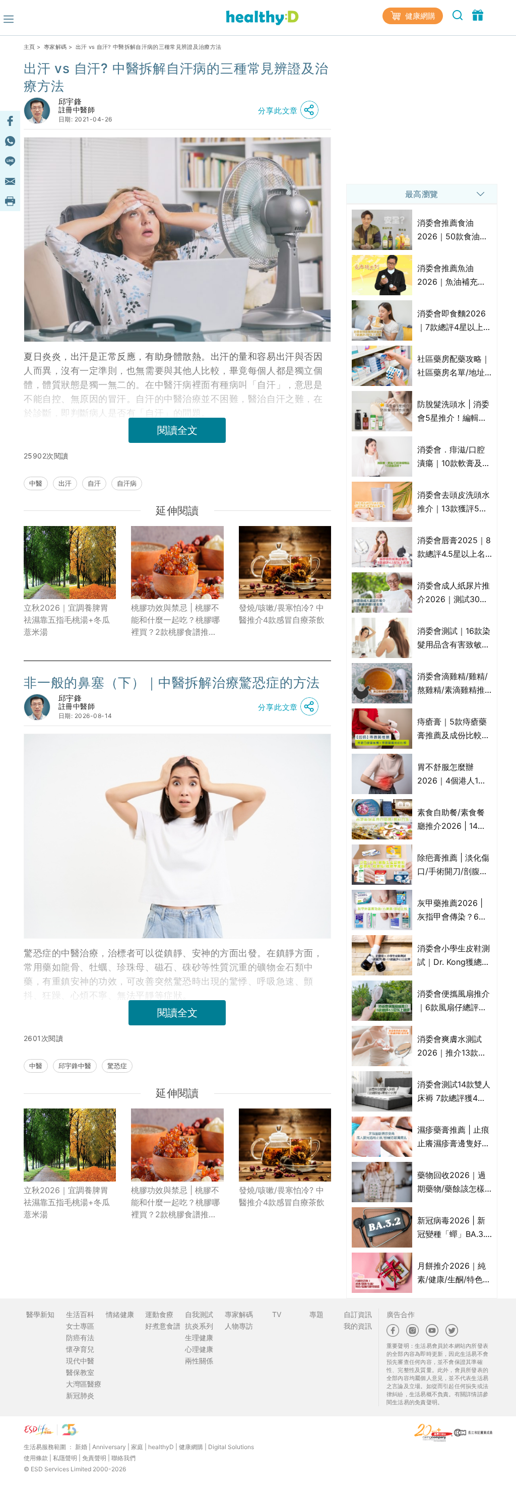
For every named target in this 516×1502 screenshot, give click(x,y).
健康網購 (419, 16)
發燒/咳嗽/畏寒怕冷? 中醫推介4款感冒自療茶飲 (282, 614)
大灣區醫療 (83, 1384)
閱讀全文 (177, 430)
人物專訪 (239, 1326)
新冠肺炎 (80, 1395)
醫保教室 (80, 1372)
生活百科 (80, 1314)
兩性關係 (199, 1360)
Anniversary (109, 1447)
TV (276, 1314)
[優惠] (477, 15)
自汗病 (127, 483)
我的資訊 (358, 1326)
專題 (316, 1314)
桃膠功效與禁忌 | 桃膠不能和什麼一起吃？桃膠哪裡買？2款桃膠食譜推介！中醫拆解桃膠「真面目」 (175, 620)
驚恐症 (117, 1066)
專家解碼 (55, 46)
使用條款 (36, 1458)
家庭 (137, 1447)
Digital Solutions (231, 1447)
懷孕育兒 (80, 1349)
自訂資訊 (358, 1314)
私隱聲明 (65, 1458)
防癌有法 (80, 1337)
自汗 (94, 483)
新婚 (81, 1447)
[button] (291, 110)
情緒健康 (120, 1314)
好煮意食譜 (162, 1326)
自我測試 (199, 1314)
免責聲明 (94, 1458)
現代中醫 (80, 1360)
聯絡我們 (123, 1458)
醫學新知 (40, 1314)
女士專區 (80, 1326)
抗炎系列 (199, 1326)
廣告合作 (400, 1314)
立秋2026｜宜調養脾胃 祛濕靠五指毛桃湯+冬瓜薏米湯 (70, 620)
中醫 (35, 483)
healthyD (161, 1447)
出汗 (65, 483)
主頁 (29, 46)
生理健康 (199, 1337)
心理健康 (199, 1349)
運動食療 (159, 1314)
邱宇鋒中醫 (74, 1066)
